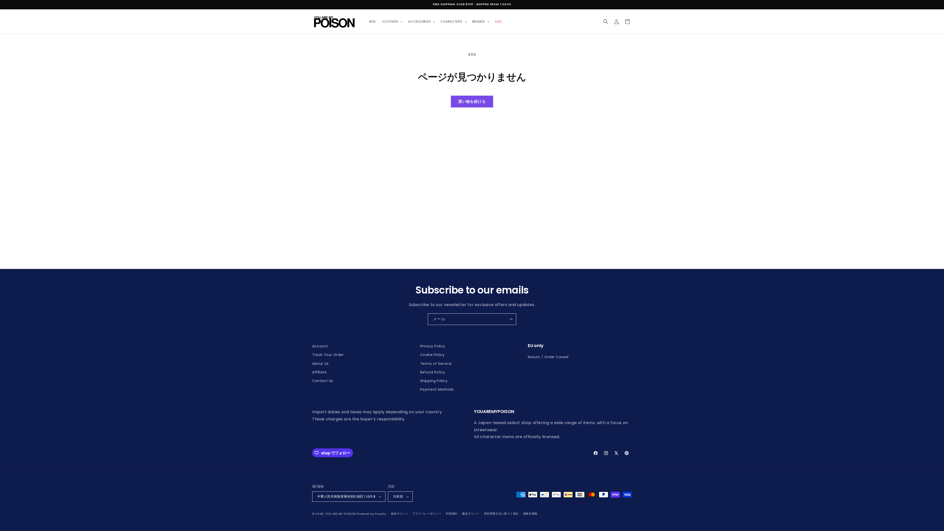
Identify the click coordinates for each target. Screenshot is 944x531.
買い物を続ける (472, 101)
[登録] (510, 319)
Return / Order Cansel (548, 356)
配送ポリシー (470, 514)
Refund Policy (432, 372)
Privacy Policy (432, 346)
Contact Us (322, 380)
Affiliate (319, 372)
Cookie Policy (432, 354)
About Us (320, 363)
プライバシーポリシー (427, 514)
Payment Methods (437, 389)
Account (320, 346)
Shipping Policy (434, 380)
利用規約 (451, 514)
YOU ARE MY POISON (340, 514)
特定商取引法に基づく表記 (501, 514)
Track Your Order (328, 354)
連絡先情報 (530, 514)
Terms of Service (436, 363)
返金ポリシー (399, 514)
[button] (392, 22)
